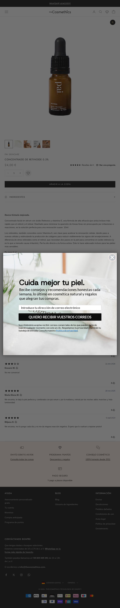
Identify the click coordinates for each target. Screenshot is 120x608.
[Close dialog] (112, 257)
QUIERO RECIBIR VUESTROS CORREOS (60, 317)
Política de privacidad (67, 330)
